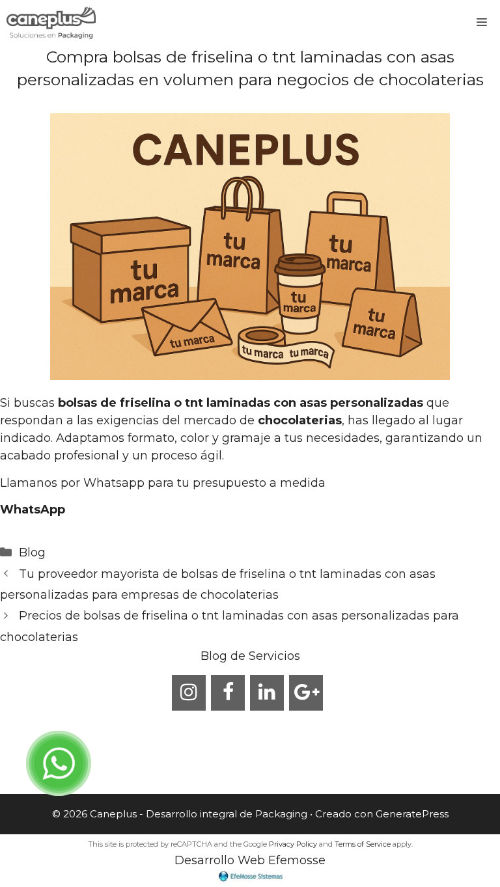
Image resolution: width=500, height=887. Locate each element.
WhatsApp (32, 509)
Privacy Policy (293, 844)
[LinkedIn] (267, 693)
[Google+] (306, 693)
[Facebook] (228, 693)
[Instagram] (189, 693)
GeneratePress (412, 814)
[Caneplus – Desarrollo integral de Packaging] (51, 23)
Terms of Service (363, 844)
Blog (32, 552)
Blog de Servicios (250, 656)
